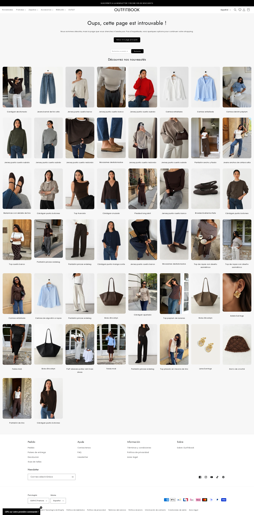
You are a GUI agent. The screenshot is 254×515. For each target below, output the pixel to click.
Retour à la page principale (126, 40)
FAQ (79, 452)
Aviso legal (132, 457)
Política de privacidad (138, 452)
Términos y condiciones (139, 447)
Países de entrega (37, 452)
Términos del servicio (117, 510)
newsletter (83, 457)
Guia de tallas (34, 461)
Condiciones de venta (177, 510)
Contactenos (84, 447)
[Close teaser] (41, 507)
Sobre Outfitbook (185, 447)
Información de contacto (155, 510)
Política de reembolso (76, 510)
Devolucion (33, 457)
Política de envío (136, 510)
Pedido (31, 447)
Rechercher (137, 51)
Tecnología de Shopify (54, 510)
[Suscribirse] (72, 477)
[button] (21, 10)
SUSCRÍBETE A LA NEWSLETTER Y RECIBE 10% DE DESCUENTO (127, 3)
